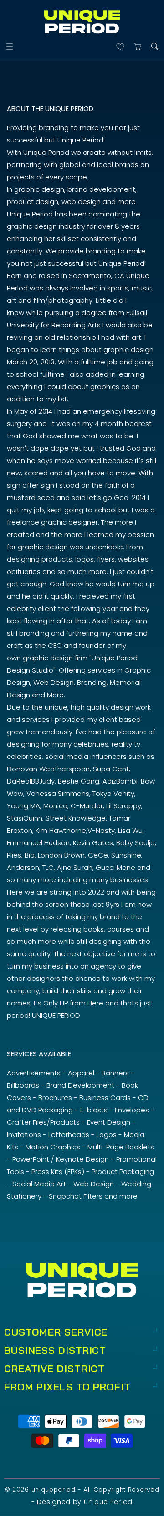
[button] (9, 46)
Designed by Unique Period (85, 1501)
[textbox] (82, 661)
